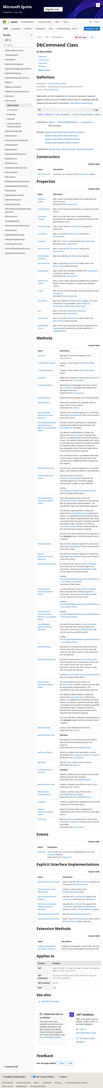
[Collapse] (31, 35)
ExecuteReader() (78, 435)
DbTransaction (44, 263)
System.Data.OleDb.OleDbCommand (62, 139)
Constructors (44, 60)
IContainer (64, 241)
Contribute (47, 1082)
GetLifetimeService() (46, 735)
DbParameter (76, 256)
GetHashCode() (44, 727)
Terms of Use (7, 1086)
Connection (42, 234)
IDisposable (54, 149)
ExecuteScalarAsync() (46, 659)
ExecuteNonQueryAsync (81, 103)
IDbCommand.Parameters (49, 914)
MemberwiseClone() (46, 784)
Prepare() (41, 802)
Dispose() (41, 377)
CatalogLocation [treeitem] (11, 55)
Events (40, 291)
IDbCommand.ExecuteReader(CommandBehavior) (47, 906)
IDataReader (90, 899)
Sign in (97, 22)
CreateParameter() (45, 370)
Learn (39, 37)
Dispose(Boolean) (45, 385)
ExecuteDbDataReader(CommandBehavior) (45, 415)
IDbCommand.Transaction (49, 919)
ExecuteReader (66, 428)
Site (39, 311)
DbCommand (83, 174)
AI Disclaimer (7, 1082)
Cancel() (41, 355)
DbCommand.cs (50, 89)
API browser (57, 37)
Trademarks (21, 1086)
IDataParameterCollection (81, 914)
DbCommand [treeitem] (12, 105)
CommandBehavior (85, 909)
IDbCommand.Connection (48, 882)
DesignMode (43, 271)
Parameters (42, 301)
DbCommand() (44, 174)
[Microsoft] (4, 22)
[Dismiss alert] (98, 5)
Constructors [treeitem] (12, 110)
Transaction (42, 318)
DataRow (56, 328)
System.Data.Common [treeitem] (14, 50)
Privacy (58, 1082)
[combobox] (17, 40)
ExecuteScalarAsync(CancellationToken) (83, 674)
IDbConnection (82, 882)
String (71, 819)
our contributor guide (50, 1037)
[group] (69, 114)
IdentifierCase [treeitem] (11, 230)
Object (51, 122)
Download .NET (92, 28)
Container (42, 241)
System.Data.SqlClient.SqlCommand (62, 142)
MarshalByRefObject (68, 122)
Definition (43, 56)
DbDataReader (76, 415)
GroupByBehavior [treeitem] (12, 221)
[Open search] (90, 22)
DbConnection (73, 234)
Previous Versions (23, 1082)
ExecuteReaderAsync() (47, 564)
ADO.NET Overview (50, 1001)
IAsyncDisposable (84, 149)
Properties (43, 63)
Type (69, 762)
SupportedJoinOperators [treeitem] (15, 253)
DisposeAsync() (44, 398)
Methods (42, 66)
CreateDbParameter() (46, 363)
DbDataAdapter (59, 331)
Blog (36, 1082)
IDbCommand (68, 149)
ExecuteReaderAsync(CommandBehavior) (45, 627)
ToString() (42, 819)
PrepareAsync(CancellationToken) (46, 812)
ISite (68, 311)
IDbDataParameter (70, 892)
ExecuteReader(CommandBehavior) (45, 556)
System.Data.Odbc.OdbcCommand (61, 135)
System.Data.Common (57, 83)
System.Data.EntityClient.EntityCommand (64, 132)
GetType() (42, 762)
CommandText (44, 209)
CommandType (44, 226)
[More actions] (99, 37)
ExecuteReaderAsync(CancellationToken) (46, 591)
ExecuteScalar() (44, 647)
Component (86, 122)
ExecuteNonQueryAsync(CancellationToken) (78, 490)
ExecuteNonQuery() (46, 468)
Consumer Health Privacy (76, 1082)
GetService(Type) (45, 752)
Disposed (41, 852)
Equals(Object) (44, 402)
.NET (47, 37)
